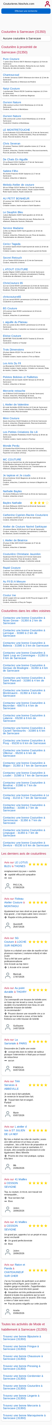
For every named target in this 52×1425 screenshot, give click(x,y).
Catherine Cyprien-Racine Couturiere (25, 515)
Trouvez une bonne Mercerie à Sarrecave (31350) (21, 1407)
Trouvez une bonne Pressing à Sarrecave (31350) (21, 1367)
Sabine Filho (10, 171)
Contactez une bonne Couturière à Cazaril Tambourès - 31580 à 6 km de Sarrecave (24, 731)
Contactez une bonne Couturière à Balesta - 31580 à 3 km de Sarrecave (26, 644)
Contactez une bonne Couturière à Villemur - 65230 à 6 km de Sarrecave (24, 753)
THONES (19, 866)
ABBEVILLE (11, 1088)
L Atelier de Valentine (16, 404)
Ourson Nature (12, 102)
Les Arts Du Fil (12, 363)
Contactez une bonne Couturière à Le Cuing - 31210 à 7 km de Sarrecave (26, 796)
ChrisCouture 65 (13, 283)
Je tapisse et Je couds (16, 475)
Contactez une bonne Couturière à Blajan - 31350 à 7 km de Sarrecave (25, 764)
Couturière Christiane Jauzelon (22, 554)
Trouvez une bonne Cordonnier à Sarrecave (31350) (23, 1377)
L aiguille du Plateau (15, 322)
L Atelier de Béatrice (15, 540)
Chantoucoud (11, 75)
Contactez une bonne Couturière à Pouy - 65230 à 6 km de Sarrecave (24, 742)
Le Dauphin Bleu (13, 212)
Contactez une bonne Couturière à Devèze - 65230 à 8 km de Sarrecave (26, 844)
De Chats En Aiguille (15, 159)
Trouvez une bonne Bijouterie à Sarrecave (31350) (22, 1338)
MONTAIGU (11, 906)
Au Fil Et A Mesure (14, 581)
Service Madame (13, 228)
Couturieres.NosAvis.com (18, 3)
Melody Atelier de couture (18, 185)
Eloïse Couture (12, 336)
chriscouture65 (12, 297)
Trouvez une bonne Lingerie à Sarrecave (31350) (21, 1397)
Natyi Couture (11, 88)
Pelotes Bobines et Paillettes (20, 377)
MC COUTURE (12, 459)
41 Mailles (21, 1179)
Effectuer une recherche (26, 11)
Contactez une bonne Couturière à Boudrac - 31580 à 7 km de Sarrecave (24, 785)
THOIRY (21, 991)
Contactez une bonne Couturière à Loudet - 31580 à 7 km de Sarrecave (25, 774)
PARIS (23, 1043)
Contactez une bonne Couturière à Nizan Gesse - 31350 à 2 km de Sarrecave (24, 620)
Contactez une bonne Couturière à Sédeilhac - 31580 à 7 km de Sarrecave (24, 808)
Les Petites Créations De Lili (20, 432)
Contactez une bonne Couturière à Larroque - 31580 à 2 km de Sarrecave (24, 633)
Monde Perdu (11, 446)
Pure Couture (11, 59)
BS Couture (10, 308)
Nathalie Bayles (12, 491)
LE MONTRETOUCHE (16, 130)
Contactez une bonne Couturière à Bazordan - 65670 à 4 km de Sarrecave (24, 705)
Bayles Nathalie (12, 503)
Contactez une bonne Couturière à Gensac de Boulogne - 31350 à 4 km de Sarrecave (25, 668)
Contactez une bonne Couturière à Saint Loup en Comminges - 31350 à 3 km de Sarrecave (25, 655)
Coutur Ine (9, 595)
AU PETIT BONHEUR (16, 198)
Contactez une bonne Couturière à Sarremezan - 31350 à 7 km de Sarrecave (24, 820)
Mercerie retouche (14, 391)
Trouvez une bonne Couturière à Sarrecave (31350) (23, 1387)
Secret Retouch (12, 258)
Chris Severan (11, 143)
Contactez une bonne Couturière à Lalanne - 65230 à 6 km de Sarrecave (24, 718)
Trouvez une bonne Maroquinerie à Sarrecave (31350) (24, 1417)
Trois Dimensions (13, 350)
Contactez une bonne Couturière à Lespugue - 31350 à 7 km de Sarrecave (24, 833)
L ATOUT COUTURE (15, 269)
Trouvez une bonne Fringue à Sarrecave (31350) (21, 1347)
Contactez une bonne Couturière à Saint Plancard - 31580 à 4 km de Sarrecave (24, 680)
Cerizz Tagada (11, 244)
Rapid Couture (12, 568)
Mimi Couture (11, 418)
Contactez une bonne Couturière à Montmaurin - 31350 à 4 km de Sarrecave (24, 693)
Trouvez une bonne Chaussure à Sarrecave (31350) (23, 1357)
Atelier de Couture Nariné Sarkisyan (25, 527)
